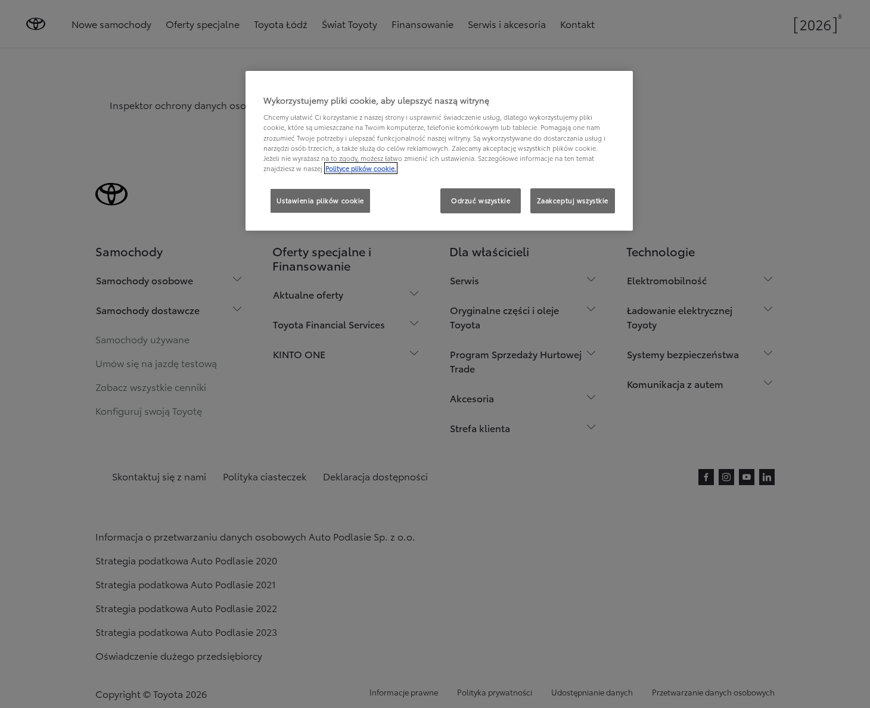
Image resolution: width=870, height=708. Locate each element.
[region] (439, 151)
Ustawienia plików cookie (320, 200)
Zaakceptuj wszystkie (572, 200)
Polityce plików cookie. (360, 168)
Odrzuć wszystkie (480, 200)
